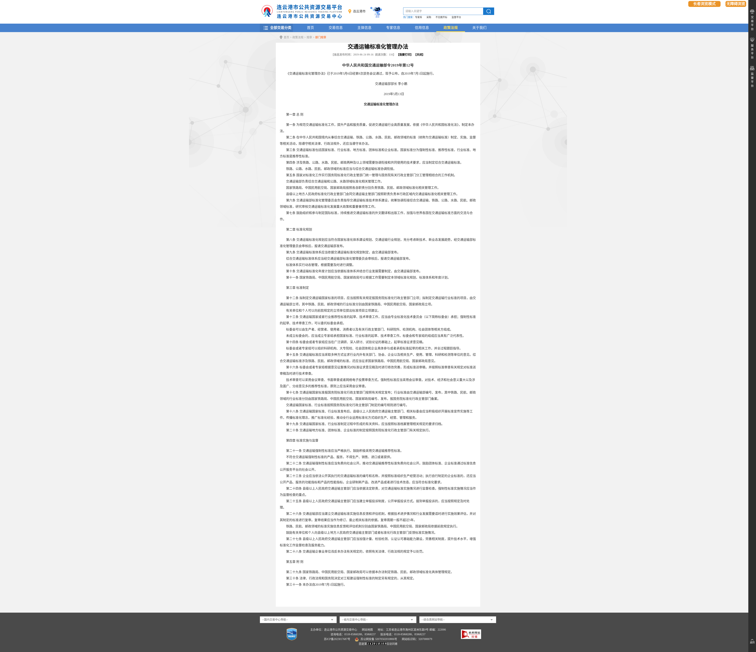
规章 (309, 37)
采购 (428, 17)
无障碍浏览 (735, 4)
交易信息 (336, 28)
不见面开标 (441, 17)
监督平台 (456, 17)
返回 (752, 642)
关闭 (419, 54)
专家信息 (393, 28)
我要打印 (404, 54)
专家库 (418, 17)
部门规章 (320, 37)
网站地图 (367, 629)
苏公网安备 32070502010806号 (378, 639)
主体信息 (364, 28)
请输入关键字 (413, 11)
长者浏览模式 (704, 4)
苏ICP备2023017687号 (337, 639)
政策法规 (451, 28)
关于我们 (479, 28)
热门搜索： (409, 17)
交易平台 (752, 23)
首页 (310, 28)
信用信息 (422, 28)
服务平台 (752, 51)
